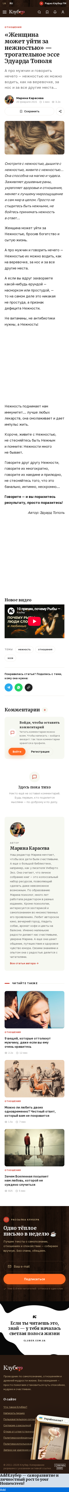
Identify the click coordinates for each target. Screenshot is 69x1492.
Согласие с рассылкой (17, 1425)
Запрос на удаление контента (22, 1449)
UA (4, 3)
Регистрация (40, 751)
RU (11, 3)
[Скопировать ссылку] (29, 687)
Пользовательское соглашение (23, 1419)
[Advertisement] (34, 367)
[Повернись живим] (60, 1467)
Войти (17, 751)
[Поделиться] (60, 111)
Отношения (13, 27)
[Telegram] (9, 687)
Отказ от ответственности (20, 1431)
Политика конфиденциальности (23, 1437)
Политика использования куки (22, 1443)
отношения (45, 649)
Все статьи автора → (24, 963)
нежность (24, 649)
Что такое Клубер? (15, 1406)
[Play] (41, 3)
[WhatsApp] (19, 687)
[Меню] (4, 12)
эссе (10, 657)
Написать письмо (14, 1413)
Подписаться (34, 1279)
